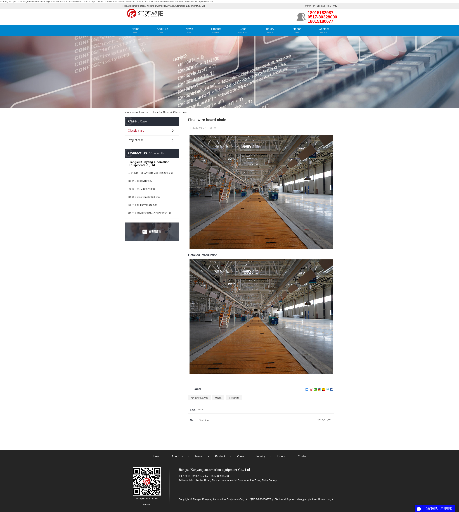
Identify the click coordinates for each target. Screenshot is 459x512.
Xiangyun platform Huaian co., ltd (315, 499)
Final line (203, 420)
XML (335, 6)
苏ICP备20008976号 (262, 499)
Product (216, 28)
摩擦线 (218, 398)
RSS (328, 6)
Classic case (180, 112)
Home (135, 28)
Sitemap (321, 6)
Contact (324, 28)
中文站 (308, 6)
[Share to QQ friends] (319, 389)
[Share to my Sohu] (323, 389)
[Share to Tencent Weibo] (327, 389)
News (189, 28)
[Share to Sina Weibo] (311, 389)
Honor (297, 28)
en (314, 6)
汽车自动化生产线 (199, 398)
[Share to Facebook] (331, 389)
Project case (136, 140)
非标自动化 (233, 398)
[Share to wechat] (315, 389)
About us (162, 28)
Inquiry (270, 28)
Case (243, 28)
